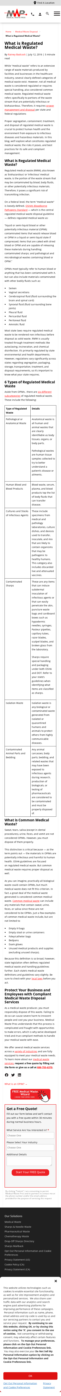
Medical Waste (13, 1221)
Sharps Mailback (14, 1246)
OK (30, 1376)
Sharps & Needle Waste (18, 1226)
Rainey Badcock (17, 54)
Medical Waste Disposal (26, 31)
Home (8, 31)
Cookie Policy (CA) (14, 1264)
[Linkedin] (20, 1076)
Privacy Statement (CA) (17, 1269)
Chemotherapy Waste (17, 1236)
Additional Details (17, 1154)
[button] (55, 1281)
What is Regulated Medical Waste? (24, 45)
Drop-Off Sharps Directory (19, 1241)
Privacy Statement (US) (17, 1259)
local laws (37, 978)
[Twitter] (14, 1076)
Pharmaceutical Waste (17, 1231)
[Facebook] (8, 1076)
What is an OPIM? (16, 1084)
